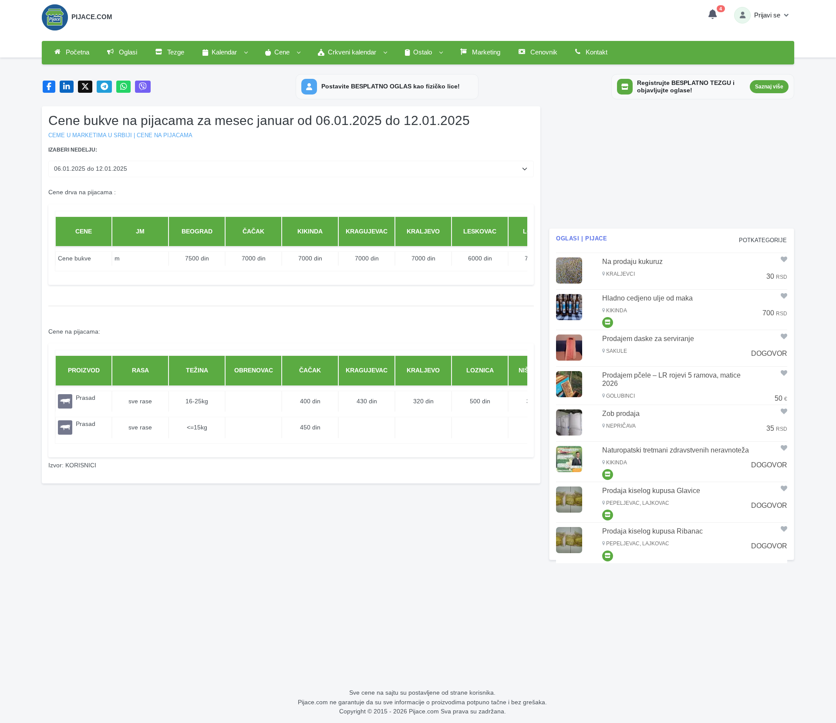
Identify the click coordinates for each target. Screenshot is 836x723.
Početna (76, 52)
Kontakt (595, 52)
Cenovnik (543, 52)
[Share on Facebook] (49, 87)
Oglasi (127, 52)
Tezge (174, 52)
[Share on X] (85, 87)
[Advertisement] (671, 167)
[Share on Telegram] (104, 87)
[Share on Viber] (143, 87)
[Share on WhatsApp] (123, 87)
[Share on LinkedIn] (67, 87)
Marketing (485, 52)
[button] (224, 52)
